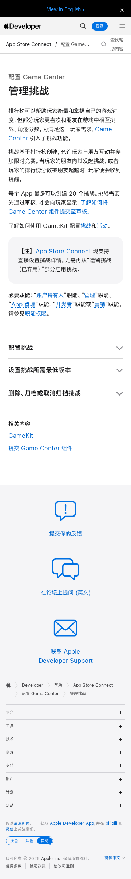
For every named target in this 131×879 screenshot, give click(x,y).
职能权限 (36, 313)
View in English (64, 9)
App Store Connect (29, 44)
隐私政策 (38, 866)
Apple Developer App (72, 823)
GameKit (20, 435)
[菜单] (122, 26)
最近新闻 (22, 823)
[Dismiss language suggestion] (121, 9)
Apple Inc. (51, 858)
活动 (102, 225)
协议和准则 (64, 866)
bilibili (111, 823)
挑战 (85, 225)
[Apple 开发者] (22, 26)
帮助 (58, 685)
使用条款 (14, 866)
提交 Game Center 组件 (40, 448)
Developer (32, 685)
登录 (100, 26)
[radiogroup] (29, 840)
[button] (83, 26)
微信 (10, 829)
